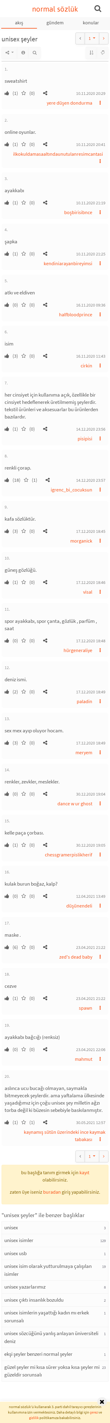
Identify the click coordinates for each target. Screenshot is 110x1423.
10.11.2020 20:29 (90, 93)
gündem (55, 22)
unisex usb (15, 1253)
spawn (85, 1008)
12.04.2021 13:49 (90, 896)
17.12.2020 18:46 (90, 582)
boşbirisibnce (78, 212)
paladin (84, 701)
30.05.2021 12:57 (90, 1122)
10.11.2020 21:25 (90, 254)
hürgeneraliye (78, 650)
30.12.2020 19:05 (90, 845)
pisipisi (85, 439)
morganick (81, 541)
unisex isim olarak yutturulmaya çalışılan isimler (48, 1270)
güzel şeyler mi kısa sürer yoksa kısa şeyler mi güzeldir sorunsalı (52, 1371)
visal (87, 592)
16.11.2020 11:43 (90, 356)
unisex (11, 1227)
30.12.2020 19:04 (90, 794)
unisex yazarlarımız (25, 1286)
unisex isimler (18, 1240)
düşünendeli (79, 906)
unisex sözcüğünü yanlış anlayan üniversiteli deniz (51, 1337)
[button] (45, 93)
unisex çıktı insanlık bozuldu (34, 1299)
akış (19, 22)
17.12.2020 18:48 (90, 641)
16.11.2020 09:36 (90, 305)
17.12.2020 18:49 (90, 692)
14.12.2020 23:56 (90, 429)
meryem (83, 752)
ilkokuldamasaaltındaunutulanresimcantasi (58, 154)
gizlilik (34, 1417)
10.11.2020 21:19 (90, 203)
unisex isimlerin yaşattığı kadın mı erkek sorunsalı (46, 1316)
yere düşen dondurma (69, 103)
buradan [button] (52, 1192)
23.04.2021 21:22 (90, 947)
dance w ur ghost (74, 803)
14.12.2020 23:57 (90, 480)
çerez (94, 1412)
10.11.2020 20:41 (90, 144)
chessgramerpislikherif (68, 855)
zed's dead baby (75, 957)
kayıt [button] (84, 1172)
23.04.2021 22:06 (90, 1049)
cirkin (86, 366)
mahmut (83, 1059)
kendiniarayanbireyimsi (68, 263)
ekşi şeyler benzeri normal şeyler (38, 1354)
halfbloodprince (75, 314)
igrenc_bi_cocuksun (71, 490)
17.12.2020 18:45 (90, 531)
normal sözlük (55, 9)
